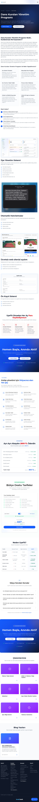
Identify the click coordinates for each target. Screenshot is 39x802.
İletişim (31, 768)
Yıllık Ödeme (32, 513)
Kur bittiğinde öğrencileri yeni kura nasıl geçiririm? (15, 591)
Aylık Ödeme (7, 513)
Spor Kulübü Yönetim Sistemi (14, 770)
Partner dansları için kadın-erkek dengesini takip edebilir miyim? (18, 594)
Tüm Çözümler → (14, 789)
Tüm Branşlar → (23, 781)
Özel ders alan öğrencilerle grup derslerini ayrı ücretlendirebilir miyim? (18, 604)
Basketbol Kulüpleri (22, 769)
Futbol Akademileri (24, 767)
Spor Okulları (23, 777)
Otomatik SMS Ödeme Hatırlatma (14, 773)
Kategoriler (8, 10)
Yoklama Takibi (14, 775)
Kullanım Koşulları (34, 772)
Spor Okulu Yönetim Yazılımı (14, 783)
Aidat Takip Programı (13, 767)
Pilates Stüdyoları (24, 776)
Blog (31, 767)
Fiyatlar (31, 765)
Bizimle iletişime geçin (26, 612)
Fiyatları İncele (25, 358)
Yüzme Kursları (23, 765)
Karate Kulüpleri (23, 774)
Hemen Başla (5, 26)
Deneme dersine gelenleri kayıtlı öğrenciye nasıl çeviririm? (17, 608)
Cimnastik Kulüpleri (22, 772)
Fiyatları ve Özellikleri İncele (25, 639)
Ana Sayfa (2, 10)
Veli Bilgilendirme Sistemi (14, 781)
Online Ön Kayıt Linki (14, 778)
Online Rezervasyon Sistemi (13, 787)
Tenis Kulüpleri (23, 779)
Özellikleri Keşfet (19, 26)
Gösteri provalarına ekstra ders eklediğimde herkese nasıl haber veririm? (18, 599)
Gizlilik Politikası (33, 770)
